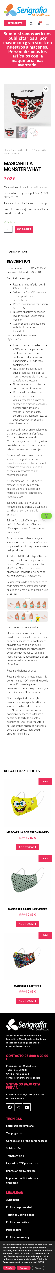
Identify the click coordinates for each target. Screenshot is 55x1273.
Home (7, 150)
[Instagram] (18, 1107)
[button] (15, 23)
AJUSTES (39, 1262)
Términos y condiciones (20, 1214)
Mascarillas (18, 150)
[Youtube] (27, 1107)
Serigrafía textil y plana (20, 1125)
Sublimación (13, 1148)
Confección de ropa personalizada (26, 1140)
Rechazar (24, 1268)
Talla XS (29, 150)
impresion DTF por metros (22, 1163)
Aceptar (9, 1268)
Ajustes (38, 1268)
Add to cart (24, 229)
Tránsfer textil (15, 1155)
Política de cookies (17, 1222)
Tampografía (14, 1133)
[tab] (18, 251)
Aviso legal (12, 1199)
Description (18, 251)
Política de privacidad (19, 1207)
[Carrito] (39, 23)
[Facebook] (10, 1107)
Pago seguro (13, 1229)
